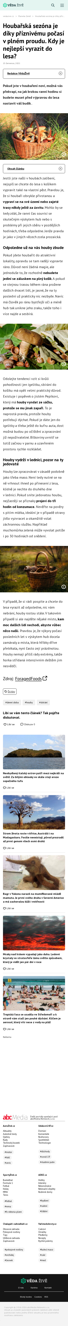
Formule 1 (8, 1183)
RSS (46, 1296)
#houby (29, 702)
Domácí (42, 1130)
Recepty (42, 1238)
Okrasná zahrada (11, 1229)
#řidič (7, 1157)
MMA (5, 1192)
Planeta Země (24, 16)
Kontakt (48, 1287)
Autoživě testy (10, 1134)
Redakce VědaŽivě (18, 73)
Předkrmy (42, 1235)
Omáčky (42, 1232)
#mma (8, 1206)
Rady (5, 1139)
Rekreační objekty (46, 1188)
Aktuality (7, 1130)
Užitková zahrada (11, 1238)
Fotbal (6, 1186)
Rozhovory (43, 1137)
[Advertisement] (34, 1071)
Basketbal (8, 1180)
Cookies (38, 1296)
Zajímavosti (8, 1145)
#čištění (43, 1211)
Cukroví (42, 1229)
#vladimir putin (47, 1162)
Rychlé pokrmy (45, 1241)
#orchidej (9, 1255)
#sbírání (43, 702)
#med (43, 1260)
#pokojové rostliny (14, 1249)
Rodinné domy (45, 1192)
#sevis (8, 1162)
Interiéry (42, 1183)
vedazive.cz (8, 16)
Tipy (5, 1235)
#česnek (9, 1260)
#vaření (43, 1206)
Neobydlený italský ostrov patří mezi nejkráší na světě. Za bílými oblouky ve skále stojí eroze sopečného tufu (33, 777)
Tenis (5, 1194)
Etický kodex (26, 1296)
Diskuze (29, 724)
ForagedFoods (28, 678)
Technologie (44, 1142)
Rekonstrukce (44, 1186)
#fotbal (8, 1201)
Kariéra (34, 1287)
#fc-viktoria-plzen (13, 1211)
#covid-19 (45, 1156)
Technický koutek (11, 1142)
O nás (21, 1287)
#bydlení (44, 1200)
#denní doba (12, 702)
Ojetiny (6, 1137)
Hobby (41, 1180)
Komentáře (43, 1134)
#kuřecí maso (46, 1249)
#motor (8, 1152)
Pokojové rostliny (11, 1232)
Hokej (6, 1188)
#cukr (42, 1255)
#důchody (45, 1151)
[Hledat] (53, 5)
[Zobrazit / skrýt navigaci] (62, 5)
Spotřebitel (43, 1139)
